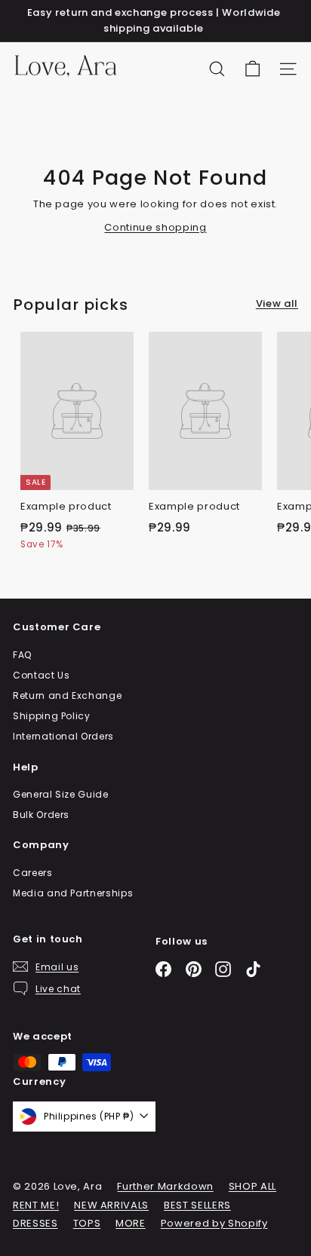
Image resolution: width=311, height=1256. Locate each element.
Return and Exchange (67, 695)
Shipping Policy (52, 715)
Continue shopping (155, 227)
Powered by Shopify (214, 1223)
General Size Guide (61, 794)
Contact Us (41, 675)
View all (277, 303)
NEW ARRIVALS (111, 1205)
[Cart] (252, 69)
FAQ (22, 654)
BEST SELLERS (197, 1205)
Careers (33, 872)
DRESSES (35, 1223)
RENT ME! (36, 1205)
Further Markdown (165, 1186)
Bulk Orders (41, 814)
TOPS (87, 1223)
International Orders (63, 736)
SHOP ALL (252, 1186)
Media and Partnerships (73, 893)
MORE (130, 1223)
